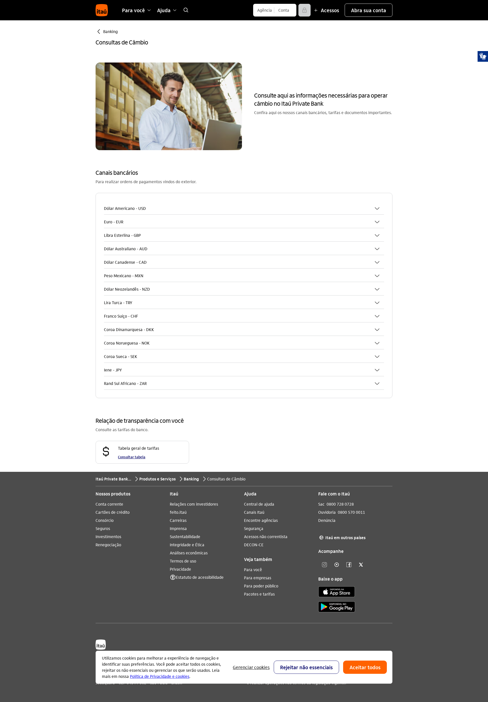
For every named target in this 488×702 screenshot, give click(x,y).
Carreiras (178, 520)
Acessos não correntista (265, 536)
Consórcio (105, 520)
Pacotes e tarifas (259, 594)
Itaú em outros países (342, 537)
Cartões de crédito (113, 512)
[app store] (336, 592)
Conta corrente (109, 504)
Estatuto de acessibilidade (200, 577)
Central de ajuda (259, 504)
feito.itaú (178, 512)
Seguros (103, 528)
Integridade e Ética (187, 544)
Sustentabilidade (185, 536)
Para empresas (257, 577)
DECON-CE (254, 544)
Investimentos (108, 536)
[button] (368, 10)
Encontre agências (261, 520)
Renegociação (108, 544)
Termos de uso (183, 561)
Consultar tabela (131, 457)
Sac (321, 504)
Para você (253, 569)
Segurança (253, 528)
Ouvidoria (327, 512)
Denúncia (327, 520)
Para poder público (261, 585)
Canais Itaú (254, 512)
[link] (186, 10)
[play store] (336, 607)
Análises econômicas (189, 552)
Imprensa (178, 528)
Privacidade (180, 569)
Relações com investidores (194, 504)
